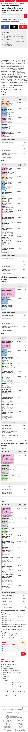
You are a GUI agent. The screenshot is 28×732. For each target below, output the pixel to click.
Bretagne (21, 3)
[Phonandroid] (20, 730)
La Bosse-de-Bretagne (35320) (10, 634)
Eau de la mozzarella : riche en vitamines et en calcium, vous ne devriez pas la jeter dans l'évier (14, 698)
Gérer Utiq (24, 711)
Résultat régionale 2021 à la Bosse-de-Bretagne (8, 36)
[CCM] (20, 721)
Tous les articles (11, 709)
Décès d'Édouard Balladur (9, 664)
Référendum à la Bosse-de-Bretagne (12, 626)
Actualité (5, 646)
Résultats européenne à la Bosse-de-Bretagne (14, 622)
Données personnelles (6, 711)
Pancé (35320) (15, 21)
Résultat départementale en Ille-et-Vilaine (13, 617)
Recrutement (21, 709)
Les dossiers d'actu (8, 651)
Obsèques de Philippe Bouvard (10, 670)
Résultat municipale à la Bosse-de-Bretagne (14, 624)
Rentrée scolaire (6, 666)
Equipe (12, 708)
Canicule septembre (7, 668)
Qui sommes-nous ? (5, 708)
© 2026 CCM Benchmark (14, 714)
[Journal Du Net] (7, 724)
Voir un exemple (21, 646)
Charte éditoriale (18, 708)
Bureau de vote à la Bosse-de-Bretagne (12, 615)
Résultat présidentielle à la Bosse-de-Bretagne (14, 619)
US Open (4, 678)
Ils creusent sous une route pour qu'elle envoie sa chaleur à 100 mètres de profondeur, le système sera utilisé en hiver (14, 688)
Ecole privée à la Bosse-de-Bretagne (12, 636)
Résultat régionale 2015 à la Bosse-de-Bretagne (8, 41)
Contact (5, 709)
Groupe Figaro (18, 712)
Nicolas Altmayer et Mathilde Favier (11, 672)
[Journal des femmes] (7, 721)
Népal (4, 674)
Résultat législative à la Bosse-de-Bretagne (13, 620)
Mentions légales (10, 712)
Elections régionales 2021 (10, 3)
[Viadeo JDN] (20, 727)
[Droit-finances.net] (20, 724)
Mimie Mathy (6, 676)
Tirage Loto (5, 680)
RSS (17, 709)
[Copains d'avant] (7, 727)
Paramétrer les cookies (16, 711)
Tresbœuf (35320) (12, 19)
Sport (4, 649)
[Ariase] (7, 730)
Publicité (25, 708)
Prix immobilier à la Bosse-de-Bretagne (12, 638)
